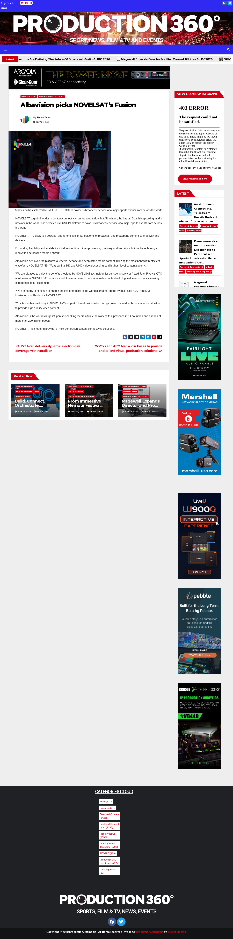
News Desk (43, 411)
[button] (112, 49)
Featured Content (24, 386)
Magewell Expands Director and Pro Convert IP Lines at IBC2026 (73, 59)
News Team (44, 117)
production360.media (149, 932)
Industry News (28, 97)
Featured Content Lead (27, 391)
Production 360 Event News (109, 861)
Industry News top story (51, 97)
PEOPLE (108, 853)
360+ (106, 801)
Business (107, 808)
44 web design (177, 932)
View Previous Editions (195, 178)
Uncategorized (107, 871)
